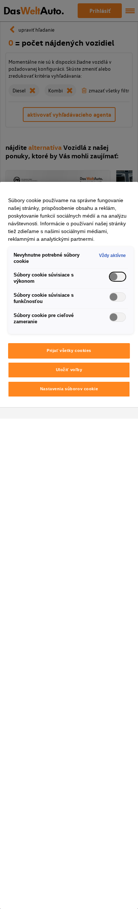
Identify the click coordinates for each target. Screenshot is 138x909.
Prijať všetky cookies (69, 350)
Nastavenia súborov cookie (69, 389)
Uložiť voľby (69, 369)
